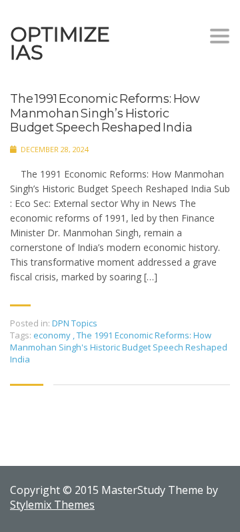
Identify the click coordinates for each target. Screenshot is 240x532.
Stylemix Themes (52, 504)
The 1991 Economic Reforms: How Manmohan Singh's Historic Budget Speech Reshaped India (118, 347)
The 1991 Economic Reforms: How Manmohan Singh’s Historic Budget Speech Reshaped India (105, 113)
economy (53, 335)
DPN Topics (74, 323)
